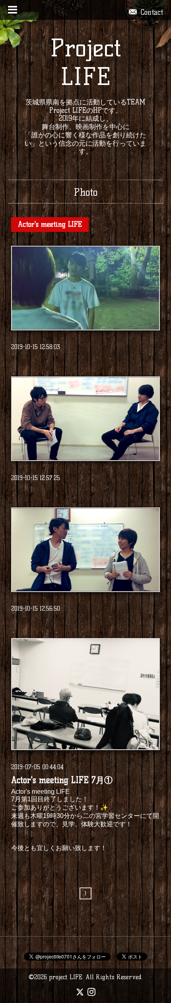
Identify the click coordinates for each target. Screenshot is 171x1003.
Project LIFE (85, 62)
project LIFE (65, 977)
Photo (85, 192)
